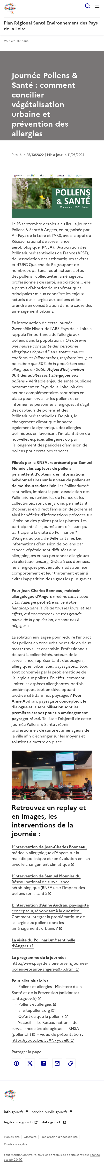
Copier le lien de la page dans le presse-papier (70, 1063)
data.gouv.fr (52, 1122)
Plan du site (12, 1137)
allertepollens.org (34, 1010)
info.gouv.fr (13, 1112)
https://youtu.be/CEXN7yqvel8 (40, 1040)
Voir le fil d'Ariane (16, 41)
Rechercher (87, 6)
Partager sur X (30, 1063)
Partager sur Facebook (16, 1063)
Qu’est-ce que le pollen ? (40, 1016)
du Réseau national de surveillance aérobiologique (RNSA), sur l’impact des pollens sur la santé (48, 884)
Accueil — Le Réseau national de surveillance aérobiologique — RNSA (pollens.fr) (45, 1028)
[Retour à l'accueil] (10, 1095)
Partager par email (57, 1063)
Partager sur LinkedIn (43, 1063)
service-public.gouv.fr (49, 1112)
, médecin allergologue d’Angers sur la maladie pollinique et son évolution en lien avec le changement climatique (51, 855)
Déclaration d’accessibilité (59, 1137)
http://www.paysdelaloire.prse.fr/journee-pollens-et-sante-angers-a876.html (50, 966)
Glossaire (30, 1137)
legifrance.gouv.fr (18, 1122)
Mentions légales (15, 1144)
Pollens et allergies (35, 1004)
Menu (97, 6)
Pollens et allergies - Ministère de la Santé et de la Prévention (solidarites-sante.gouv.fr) (47, 992)
